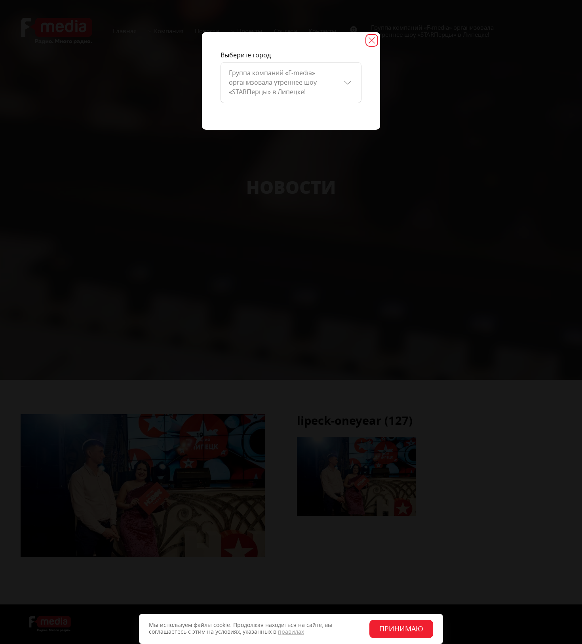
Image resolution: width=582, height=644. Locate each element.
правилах (291, 632)
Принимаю (401, 629)
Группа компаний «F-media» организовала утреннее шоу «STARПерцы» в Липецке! (273, 82)
